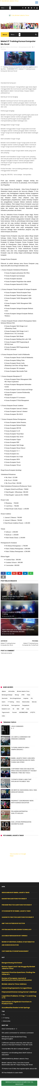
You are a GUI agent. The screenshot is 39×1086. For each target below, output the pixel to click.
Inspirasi (25, 698)
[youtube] (37, 8)
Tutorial (14, 712)
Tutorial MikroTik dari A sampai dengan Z (16, 1049)
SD (13, 709)
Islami (3, 702)
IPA (32, 698)
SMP (23, 709)
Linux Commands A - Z (9, 1029)
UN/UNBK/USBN (23, 712)
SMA (18, 709)
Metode (34, 702)
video (3, 716)
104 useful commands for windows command (17, 1033)
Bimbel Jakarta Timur (23, 691)
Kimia (18, 702)
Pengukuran (25, 705)
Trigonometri (5, 712)
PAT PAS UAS (5, 705)
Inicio (5, 34)
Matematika (25, 702)
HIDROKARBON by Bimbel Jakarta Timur (15, 1059)
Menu (36, 2)
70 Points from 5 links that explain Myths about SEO (19, 1069)
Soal (28, 709)
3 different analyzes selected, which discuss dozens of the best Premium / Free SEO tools (24, 771)
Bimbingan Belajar (7, 695)
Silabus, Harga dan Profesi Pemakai (14, 596)
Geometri (4, 698)
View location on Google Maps (18, 855)
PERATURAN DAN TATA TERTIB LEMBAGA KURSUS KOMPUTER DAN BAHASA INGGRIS (18, 631)
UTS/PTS (32, 712)
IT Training (11, 702)
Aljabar (4, 691)
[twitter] (25, 8)
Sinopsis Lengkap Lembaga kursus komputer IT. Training (18, 613)
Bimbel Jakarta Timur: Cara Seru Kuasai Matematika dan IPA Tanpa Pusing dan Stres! (23, 760)
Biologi (17, 695)
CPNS (22, 695)
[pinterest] (31, 8)
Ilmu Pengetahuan (15, 698)
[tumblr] (34, 8)
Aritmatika (11, 691)
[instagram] (28, 8)
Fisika (28, 695)
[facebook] (23, 8)
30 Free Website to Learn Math (12, 1073)
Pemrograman (15, 705)
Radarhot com (6, 709)
